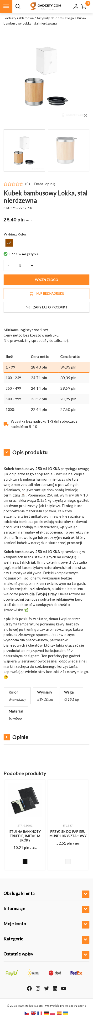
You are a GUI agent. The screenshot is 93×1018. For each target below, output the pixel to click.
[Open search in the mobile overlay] (18, 6)
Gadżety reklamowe (19, 18)
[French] (40, 1013)
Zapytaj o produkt (50, 307)
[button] (80, 150)
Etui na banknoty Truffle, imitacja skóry (25, 836)
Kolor (22, 234)
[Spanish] (59, 1013)
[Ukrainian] (65, 1013)
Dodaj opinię (45, 184)
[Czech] (27, 1013)
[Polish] (53, 1013)
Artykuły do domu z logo (55, 18)
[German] (46, 1013)
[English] (33, 1013)
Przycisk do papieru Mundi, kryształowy (68, 834)
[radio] (9, 243)
